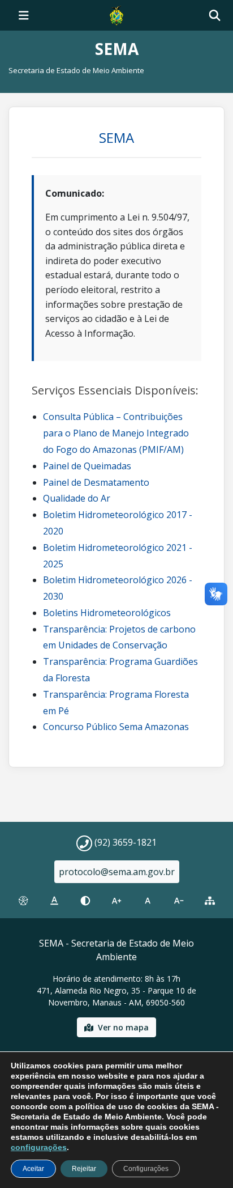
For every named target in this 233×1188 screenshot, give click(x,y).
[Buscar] (214, 15)
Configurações (146, 1169)
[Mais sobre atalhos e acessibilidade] (22, 900)
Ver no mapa (123, 1027)
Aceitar (33, 1169)
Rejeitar (84, 1169)
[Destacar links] (54, 900)
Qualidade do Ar (76, 498)
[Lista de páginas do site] (210, 900)
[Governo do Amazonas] (116, 14)
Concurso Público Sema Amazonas (116, 726)
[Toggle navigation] (23, 15)
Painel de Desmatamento (96, 482)
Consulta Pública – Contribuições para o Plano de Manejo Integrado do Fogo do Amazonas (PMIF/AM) (116, 433)
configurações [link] (39, 1147)
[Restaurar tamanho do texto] (147, 900)
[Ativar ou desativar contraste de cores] (85, 900)
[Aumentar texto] (116, 900)
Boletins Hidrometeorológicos (107, 612)
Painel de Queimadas (87, 466)
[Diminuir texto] (179, 900)
